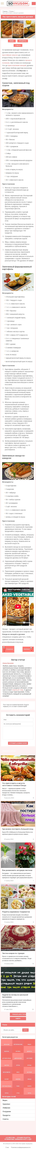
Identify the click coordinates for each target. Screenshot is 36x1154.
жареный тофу (17, 690)
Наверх (18, 1018)
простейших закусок (10, 55)
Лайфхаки (6, 1108)
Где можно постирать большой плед (17, 829)
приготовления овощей (17, 65)
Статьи (11, 11)
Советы (18, 45)
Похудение (7, 1111)
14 (33, 964)
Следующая (27, 649)
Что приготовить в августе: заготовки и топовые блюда (14, 784)
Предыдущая (9, 649)
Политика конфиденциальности (20, 1147)
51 (33, 1009)
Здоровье (6, 1104)
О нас (7, 1147)
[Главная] (18, 3)
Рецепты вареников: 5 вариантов (16, 912)
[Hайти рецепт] (34, 3)
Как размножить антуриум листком (17, 870)
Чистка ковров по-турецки (13, 953)
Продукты (22, 41)
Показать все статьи (19, 1014)
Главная (5, 11)
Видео (12, 41)
